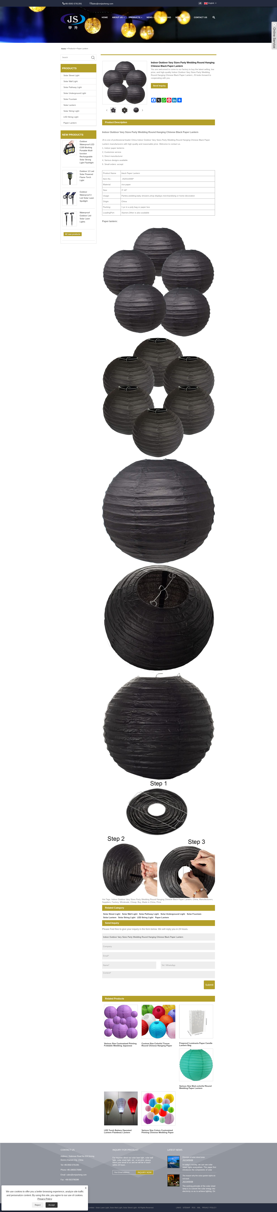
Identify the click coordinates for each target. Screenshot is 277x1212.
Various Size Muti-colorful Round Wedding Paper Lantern (195, 1087)
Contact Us (200, 17)
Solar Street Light (71, 75)
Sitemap (186, 1208)
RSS (193, 1208)
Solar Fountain (70, 99)
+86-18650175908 (74, 1170)
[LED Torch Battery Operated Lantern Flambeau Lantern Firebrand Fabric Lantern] (121, 1108)
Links (178, 1208)
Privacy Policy (209, 1208)
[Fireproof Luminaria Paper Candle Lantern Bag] (196, 1021)
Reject (38, 1205)
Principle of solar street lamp (194, 1157)
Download (165, 17)
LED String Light (70, 117)
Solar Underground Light (74, 93)
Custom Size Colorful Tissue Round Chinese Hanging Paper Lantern (157, 1044)
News (149, 17)
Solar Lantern (69, 105)
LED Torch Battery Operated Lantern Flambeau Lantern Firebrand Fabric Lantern (118, 1131)
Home (105, 17)
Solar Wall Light (70, 81)
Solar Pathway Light (72, 87)
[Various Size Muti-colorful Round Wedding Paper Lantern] (196, 1065)
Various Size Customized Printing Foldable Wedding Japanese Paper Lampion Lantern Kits (120, 1044)
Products (134, 17)
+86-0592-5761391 (71, 1165)
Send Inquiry (182, 17)
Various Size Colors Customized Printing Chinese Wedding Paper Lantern (158, 1131)
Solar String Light (71, 111)
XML (199, 1208)
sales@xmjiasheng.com (102, 3)
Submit (209, 984)
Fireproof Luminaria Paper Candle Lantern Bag (195, 1044)
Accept (51, 1205)
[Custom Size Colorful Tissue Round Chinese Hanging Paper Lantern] (158, 1022)
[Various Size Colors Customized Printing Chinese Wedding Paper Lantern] (158, 1108)
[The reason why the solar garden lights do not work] (173, 1180)
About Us (117, 17)
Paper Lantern (82, 49)
